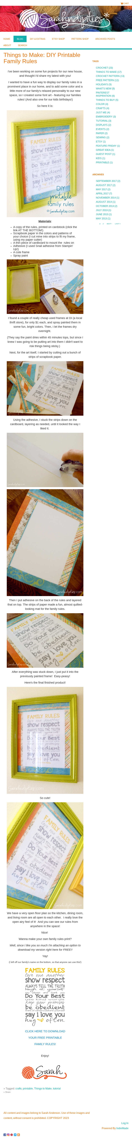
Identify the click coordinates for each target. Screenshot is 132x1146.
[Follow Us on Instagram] (8, 1133)
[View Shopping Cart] (122, 3)
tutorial (57, 1088)
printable (28, 1088)
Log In (124, 1123)
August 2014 (104, 201)
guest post (104, 154)
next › (109, 224)
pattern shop (80, 39)
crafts (18, 1088)
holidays (102, 84)
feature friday (106, 145)
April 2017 (102, 193)
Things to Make (43, 1088)
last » (118, 224)
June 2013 (102, 214)
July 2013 (102, 210)
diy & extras (37, 39)
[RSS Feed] (19, 1133)
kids (99, 158)
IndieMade (122, 1128)
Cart (126, 3)
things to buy (105, 100)
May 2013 (101, 218)
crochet (102, 67)
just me (101, 112)
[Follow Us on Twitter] (15, 1133)
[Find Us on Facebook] (5, 1133)
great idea (103, 150)
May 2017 (101, 189)
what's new (103, 88)
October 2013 (105, 206)
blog (20, 39)
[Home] (66, 19)
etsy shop (58, 39)
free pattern (105, 80)
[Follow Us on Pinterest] (12, 1133)
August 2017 (104, 185)
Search (22, 45)
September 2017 (106, 181)
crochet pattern (108, 76)
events (101, 129)
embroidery (104, 116)
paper (100, 133)
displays (102, 125)
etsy (99, 141)
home (6, 39)
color (100, 104)
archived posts (105, 39)
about (7, 45)
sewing (101, 137)
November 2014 (106, 197)
